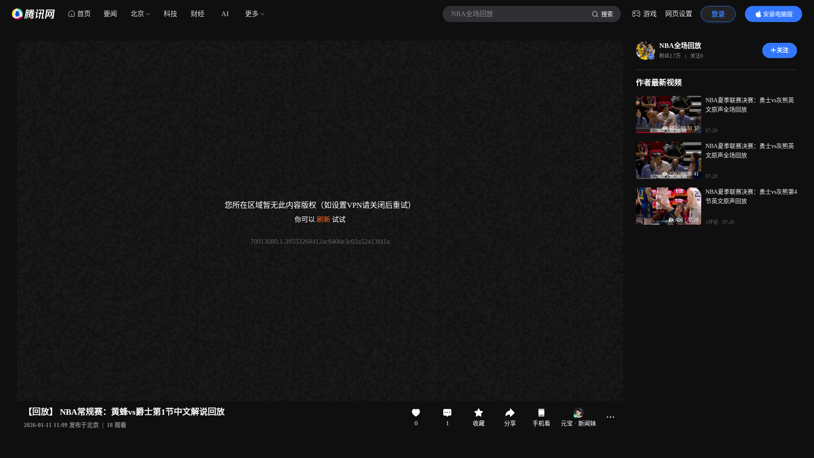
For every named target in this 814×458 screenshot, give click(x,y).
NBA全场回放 (680, 45)
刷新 (323, 219)
